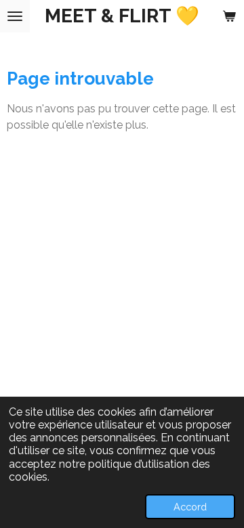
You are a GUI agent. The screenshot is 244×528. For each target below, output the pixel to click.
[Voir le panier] (229, 16)
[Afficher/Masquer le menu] (15, 16)
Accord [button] (190, 506)
